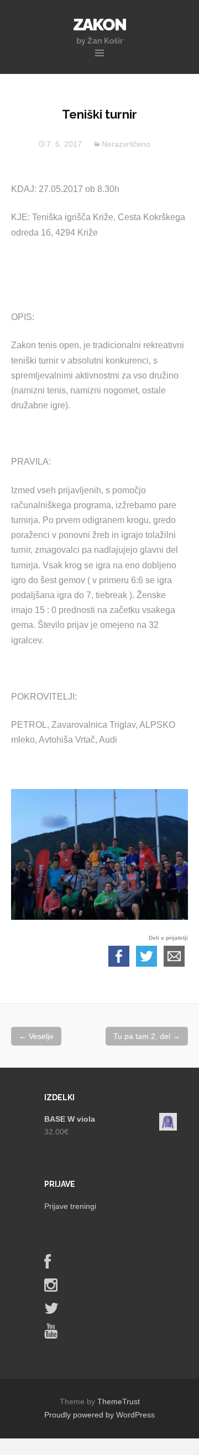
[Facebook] (47, 1264)
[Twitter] (51, 1311)
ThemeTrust (118, 1401)
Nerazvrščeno (126, 144)
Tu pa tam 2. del (146, 1036)
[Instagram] (50, 1287)
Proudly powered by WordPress (99, 1414)
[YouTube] (50, 1333)
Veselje (36, 1036)
